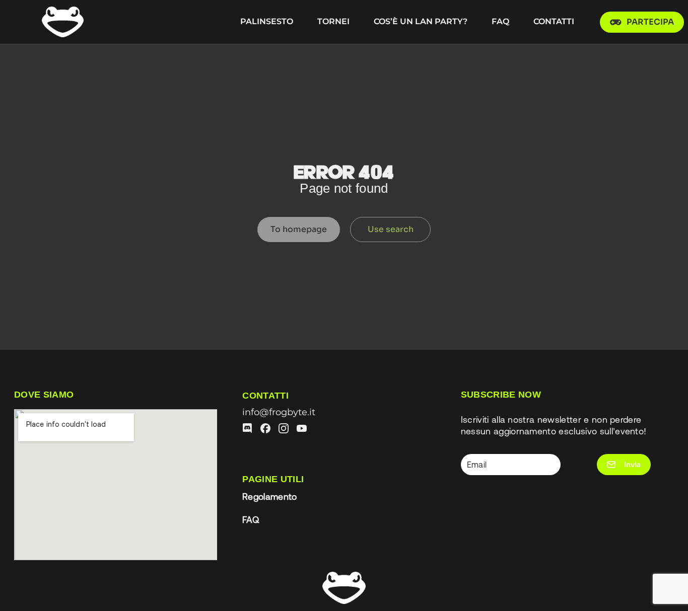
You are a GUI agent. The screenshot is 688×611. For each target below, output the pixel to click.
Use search (391, 229)
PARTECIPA (650, 22)
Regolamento (269, 497)
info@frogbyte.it (278, 412)
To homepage (298, 229)
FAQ (250, 520)
